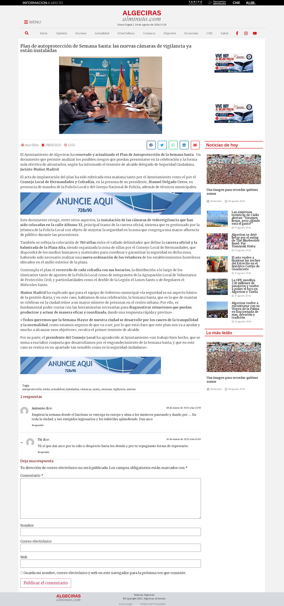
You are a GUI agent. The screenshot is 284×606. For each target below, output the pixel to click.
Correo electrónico (36, 541)
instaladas (72, 389)
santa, (96, 389)
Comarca (149, 33)
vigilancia (119, 389)
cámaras (85, 389)
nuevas (131, 389)
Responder (38, 425)
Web (23, 557)
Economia (191, 33)
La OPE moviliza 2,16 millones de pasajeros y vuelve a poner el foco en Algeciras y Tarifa (245, 286)
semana (106, 389)
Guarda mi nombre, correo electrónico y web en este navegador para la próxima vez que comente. (105, 573)
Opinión (61, 33)
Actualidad (102, 33)
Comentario (31, 475)
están (46, 389)
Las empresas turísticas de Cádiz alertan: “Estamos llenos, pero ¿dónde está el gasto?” (246, 217)
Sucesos (80, 33)
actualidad (58, 389)
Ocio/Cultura (125, 33)
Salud (224, 33)
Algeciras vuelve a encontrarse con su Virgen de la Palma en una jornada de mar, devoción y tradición (246, 310)
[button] (26, 33)
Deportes (170, 33)
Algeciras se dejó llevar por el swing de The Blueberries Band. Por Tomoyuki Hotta (245, 240)
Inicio (44, 33)
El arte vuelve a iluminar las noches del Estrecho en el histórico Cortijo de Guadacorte (246, 263)
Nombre (27, 525)
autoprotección (32, 389)
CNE (209, 33)
